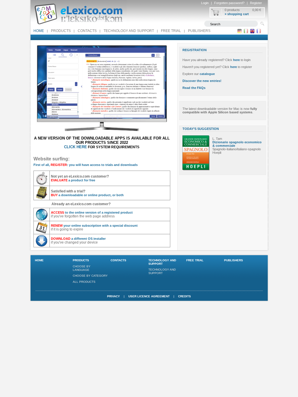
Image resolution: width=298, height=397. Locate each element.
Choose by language (82, 268)
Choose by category (90, 275)
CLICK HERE (75, 147)
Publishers (199, 31)
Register (256, 3)
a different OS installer (78, 238)
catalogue (207, 74)
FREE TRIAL (171, 31)
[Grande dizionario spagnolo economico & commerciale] (196, 169)
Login (205, 3)
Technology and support (129, 31)
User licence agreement (149, 296)
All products (84, 281)
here (236, 60)
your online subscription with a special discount (94, 225)
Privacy (113, 296)
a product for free (73, 180)
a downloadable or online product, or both (87, 195)
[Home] (79, 26)
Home (38, 31)
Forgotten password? (229, 3)
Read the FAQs (193, 88)
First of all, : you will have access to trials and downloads (85, 165)
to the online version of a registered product (92, 212)
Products (61, 31)
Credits (184, 296)
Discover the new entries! (201, 81)
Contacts (87, 31)
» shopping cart (237, 14)
